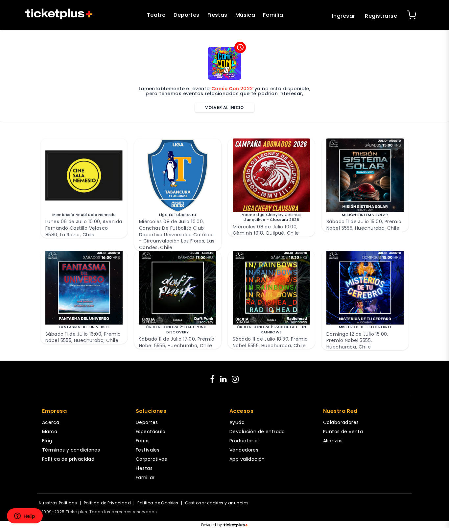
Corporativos (151, 459)
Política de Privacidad (107, 503)
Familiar (145, 477)
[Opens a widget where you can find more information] (25, 516)
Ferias (143, 440)
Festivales (147, 450)
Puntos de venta (343, 431)
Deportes (186, 15)
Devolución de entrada (257, 431)
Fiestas (217, 15)
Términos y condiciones (71, 450)
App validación (247, 459)
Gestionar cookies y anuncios (217, 503)
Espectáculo (151, 431)
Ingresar (343, 16)
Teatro (156, 15)
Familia (273, 15)
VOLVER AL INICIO (224, 107)
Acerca (50, 422)
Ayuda (237, 422)
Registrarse (381, 16)
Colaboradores (341, 422)
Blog (47, 440)
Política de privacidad (68, 459)
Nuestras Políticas (58, 503)
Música (245, 15)
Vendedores (243, 450)
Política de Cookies (157, 503)
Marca (49, 431)
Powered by (211, 525)
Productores (244, 440)
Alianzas (333, 440)
